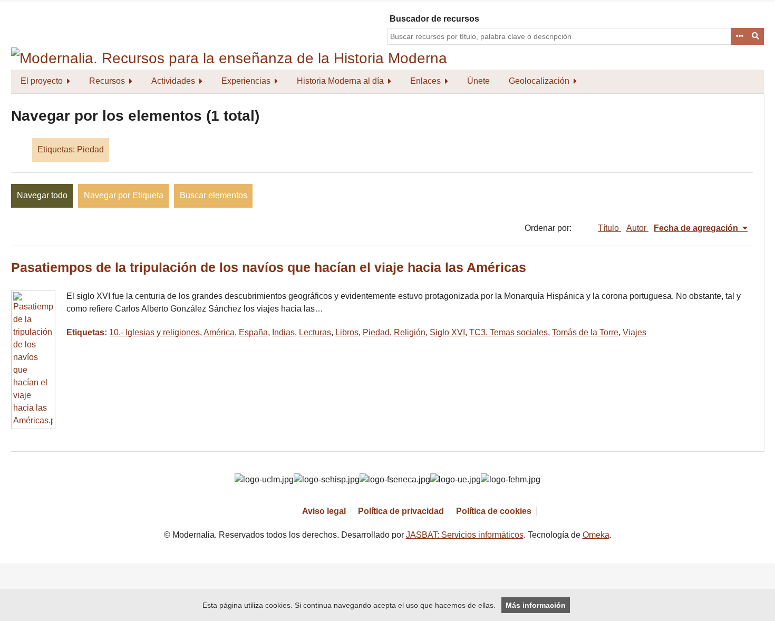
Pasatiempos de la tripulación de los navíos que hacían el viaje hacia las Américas (268, 267)
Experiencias (245, 80)
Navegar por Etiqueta (123, 195)
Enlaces (425, 80)
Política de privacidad (401, 511)
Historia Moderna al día (340, 80)
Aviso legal (324, 511)
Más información (536, 605)
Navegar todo (42, 195)
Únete (478, 80)
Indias (283, 332)
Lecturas (315, 332)
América (219, 332)
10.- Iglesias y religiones (154, 332)
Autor (637, 228)
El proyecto (42, 80)
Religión (409, 332)
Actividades (173, 80)
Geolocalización (539, 80)
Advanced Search (739, 36)
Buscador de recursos (434, 18)
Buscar (756, 36)
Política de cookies (493, 511)
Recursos (107, 80)
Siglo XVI (447, 332)
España (253, 332)
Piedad (376, 332)
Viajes (634, 332)
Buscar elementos (213, 195)
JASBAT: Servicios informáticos (465, 534)
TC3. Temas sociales (508, 332)
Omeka (596, 534)
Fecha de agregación (697, 228)
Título (609, 228)
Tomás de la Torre (585, 332)
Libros (347, 332)
